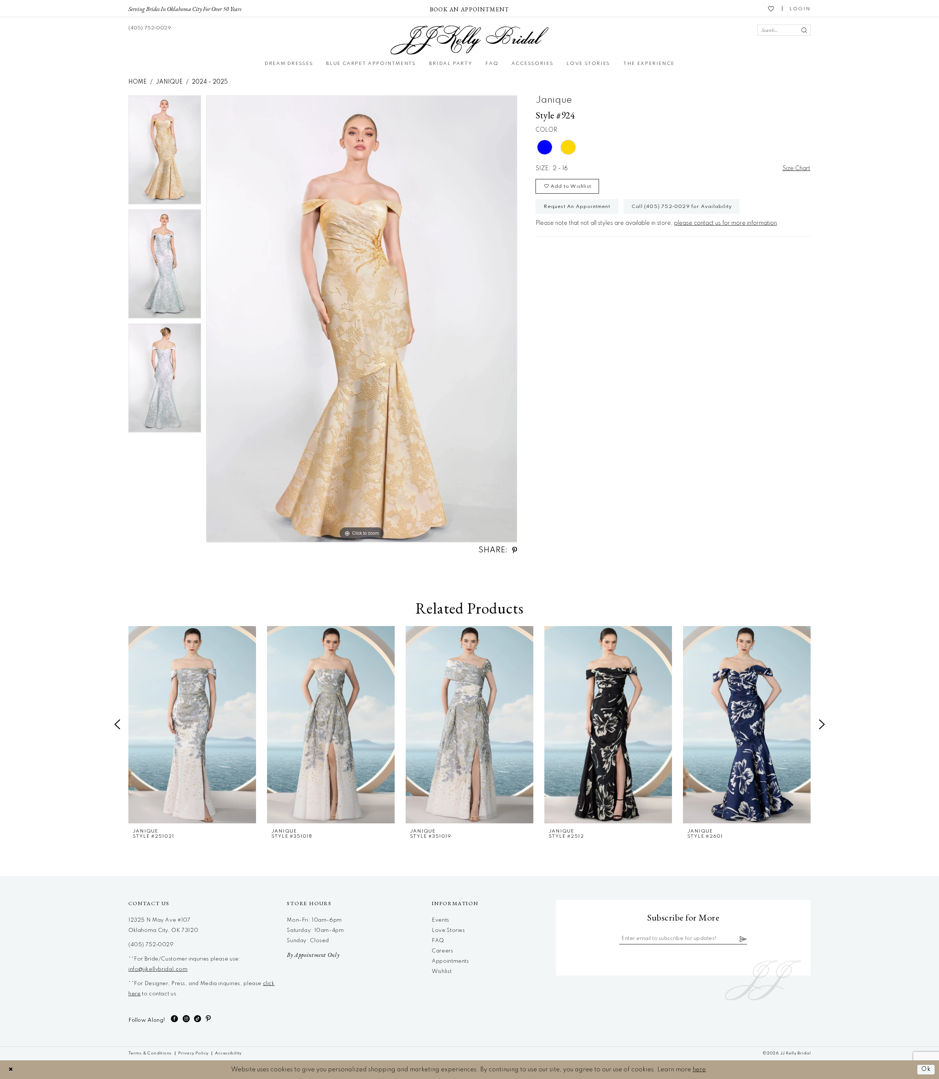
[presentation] (192, 724)
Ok (926, 1070)
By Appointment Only (313, 955)
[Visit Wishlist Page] (771, 8)
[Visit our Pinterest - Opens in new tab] (208, 1018)
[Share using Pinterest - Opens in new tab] (514, 550)
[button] (800, 8)
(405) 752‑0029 (151, 944)
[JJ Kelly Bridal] (470, 40)
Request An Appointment (577, 206)
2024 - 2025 (210, 82)
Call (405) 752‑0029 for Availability (682, 206)
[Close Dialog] (11, 1069)
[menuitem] (185, 8)
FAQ (438, 940)
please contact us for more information (725, 223)
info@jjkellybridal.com (158, 969)
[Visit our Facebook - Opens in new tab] (174, 1018)
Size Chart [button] (796, 169)
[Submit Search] (804, 30)
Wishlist (442, 971)
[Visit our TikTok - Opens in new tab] (197, 1018)
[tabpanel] (164, 152)
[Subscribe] (743, 938)
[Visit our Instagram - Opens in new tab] (186, 1018)
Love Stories (448, 930)
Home (137, 82)
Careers (442, 951)
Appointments (450, 961)
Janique (169, 82)
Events (440, 920)
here (699, 1070)
